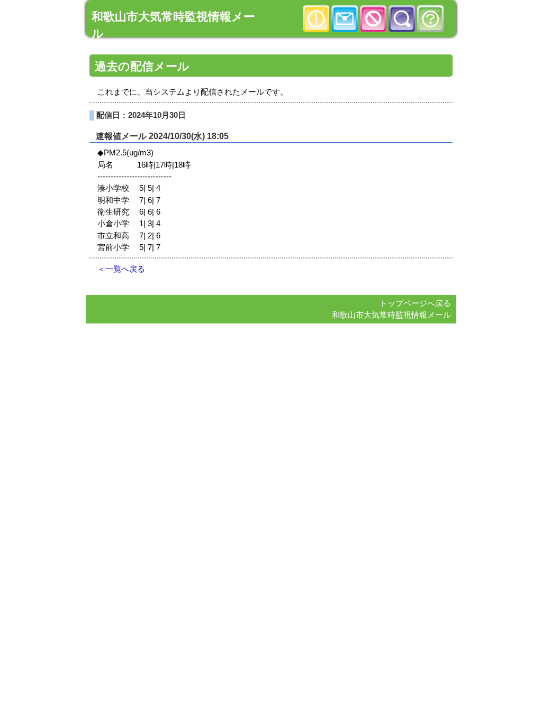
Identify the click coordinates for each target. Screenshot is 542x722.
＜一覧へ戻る (121, 269)
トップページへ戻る (415, 303)
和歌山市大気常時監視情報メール (391, 315)
